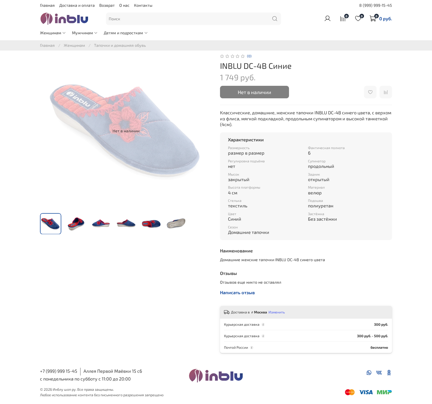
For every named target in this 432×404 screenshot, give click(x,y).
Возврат (107, 5)
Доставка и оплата (77, 5)
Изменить (276, 312)
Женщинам (50, 32)
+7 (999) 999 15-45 (58, 371)
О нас (124, 5)
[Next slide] (204, 131)
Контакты (143, 5)
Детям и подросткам (123, 32)
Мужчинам (82, 32)
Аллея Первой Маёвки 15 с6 (113, 371)
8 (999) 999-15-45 (375, 5)
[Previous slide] (48, 131)
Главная (47, 5)
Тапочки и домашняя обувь (120, 45)
